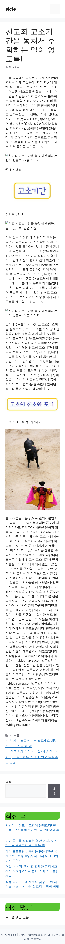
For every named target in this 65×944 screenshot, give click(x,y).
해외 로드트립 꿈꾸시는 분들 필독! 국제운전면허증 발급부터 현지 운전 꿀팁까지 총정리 (31, 855)
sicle (10, 9)
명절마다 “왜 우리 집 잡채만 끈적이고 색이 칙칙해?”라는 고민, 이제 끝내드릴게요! (32, 871)
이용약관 (36, 938)
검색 (8, 782)
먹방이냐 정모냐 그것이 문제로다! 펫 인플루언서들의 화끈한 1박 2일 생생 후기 (32, 830)
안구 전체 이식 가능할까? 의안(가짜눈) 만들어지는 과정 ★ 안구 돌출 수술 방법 (31, 757)
